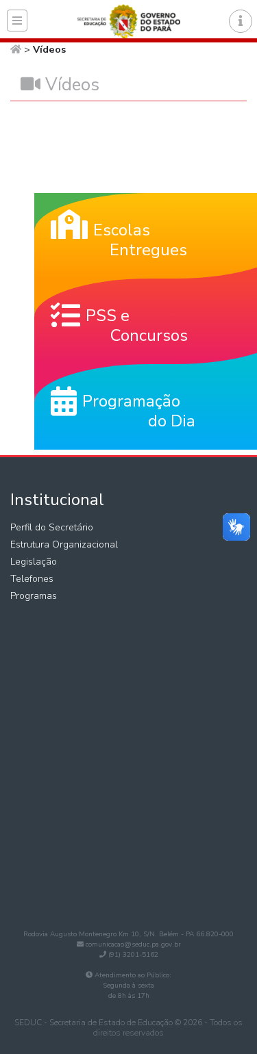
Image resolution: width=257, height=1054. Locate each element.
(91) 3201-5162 (133, 955)
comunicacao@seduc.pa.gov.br (133, 944)
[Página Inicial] (15, 49)
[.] (17, 20)
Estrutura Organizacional (64, 544)
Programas (33, 595)
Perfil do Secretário (51, 527)
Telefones (31, 578)
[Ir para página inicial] (128, 19)
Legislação (33, 561)
